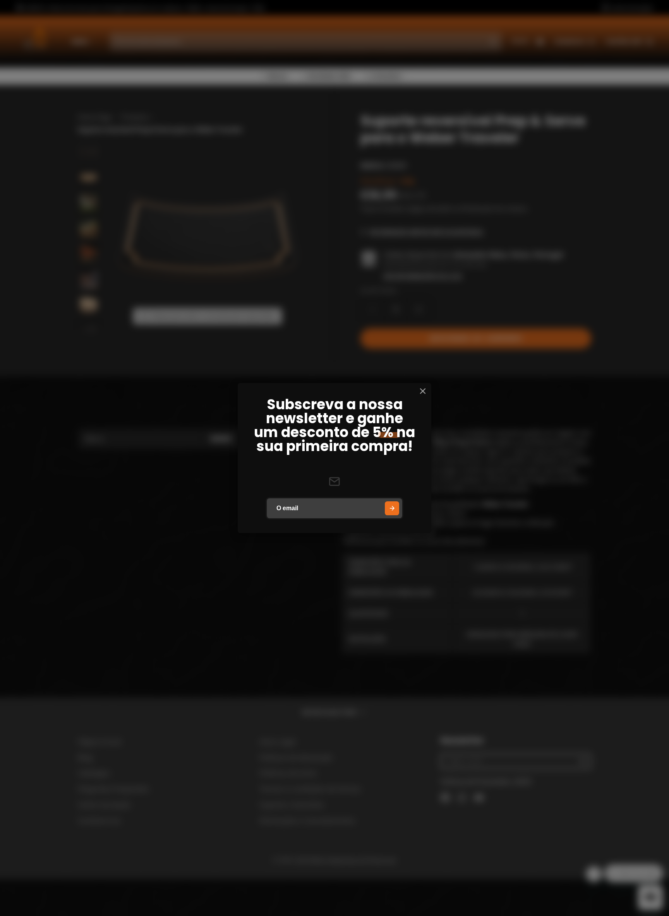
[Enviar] (392, 508)
